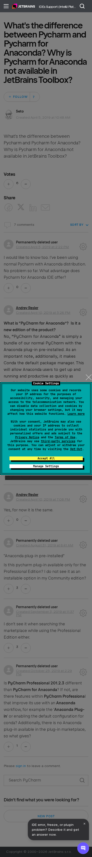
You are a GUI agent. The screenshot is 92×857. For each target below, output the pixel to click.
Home (23, 6)
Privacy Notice (27, 437)
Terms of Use (65, 437)
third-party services (58, 441)
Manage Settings (46, 466)
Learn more (76, 414)
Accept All (46, 458)
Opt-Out (76, 449)
